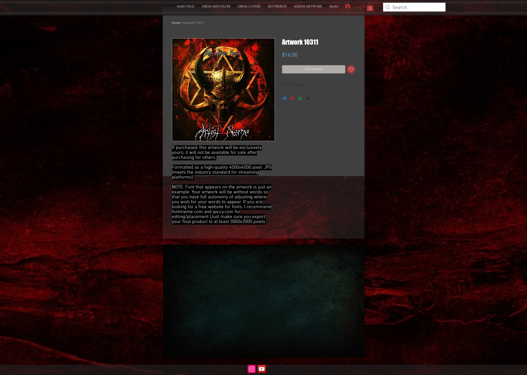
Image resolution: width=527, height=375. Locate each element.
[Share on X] (308, 98)
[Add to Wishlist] (351, 69)
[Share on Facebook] (284, 98)
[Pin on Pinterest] (292, 98)
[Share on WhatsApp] (300, 98)
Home (176, 23)
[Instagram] (252, 369)
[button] (370, 6)
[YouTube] (262, 369)
